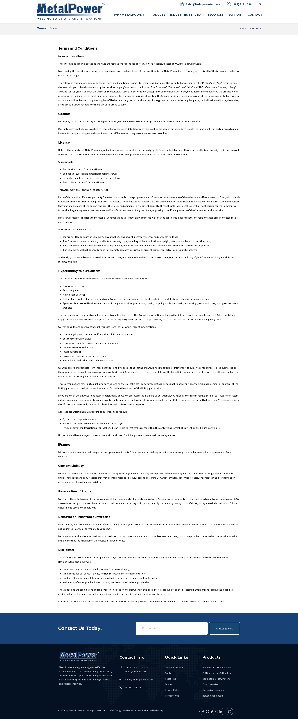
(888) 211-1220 (242, 4)
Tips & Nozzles (210, 684)
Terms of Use (172, 695)
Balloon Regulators (212, 695)
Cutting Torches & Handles (216, 673)
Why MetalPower (174, 667)
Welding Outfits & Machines (217, 667)
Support (169, 684)
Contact (169, 673)
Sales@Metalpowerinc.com (203, 4)
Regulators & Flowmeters (216, 678)
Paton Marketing (154, 710)
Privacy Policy (172, 689)
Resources (170, 678)
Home (243, 28)
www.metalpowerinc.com (188, 63)
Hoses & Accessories (213, 689)
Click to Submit (224, 628)
